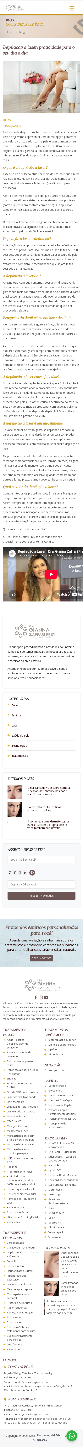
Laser (15, 725)
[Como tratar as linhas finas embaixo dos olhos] (15, 809)
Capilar (51, 1081)
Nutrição (52, 1065)
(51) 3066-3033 (24, 1410)
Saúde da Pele (20, 735)
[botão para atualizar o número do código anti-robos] (32, 873)
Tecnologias (12, 125)
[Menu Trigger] (72, 8)
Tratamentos (20, 756)
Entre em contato (41, 958)
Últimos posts (56, 1248)
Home (10, 32)
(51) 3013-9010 (24, 1377)
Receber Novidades (41, 895)
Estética (16, 715)
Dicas (7, 120)
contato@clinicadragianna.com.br (32, 1382)
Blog (22, 32)
